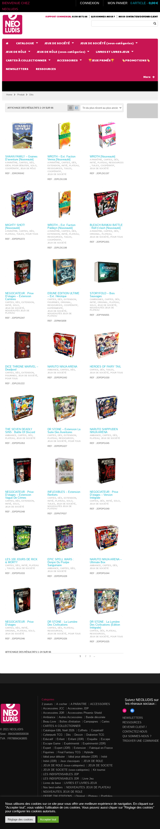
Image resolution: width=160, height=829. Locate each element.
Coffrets (83, 730)
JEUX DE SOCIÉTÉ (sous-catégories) (66, 770)
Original (95, 234)
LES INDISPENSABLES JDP (61, 774)
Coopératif (12, 168)
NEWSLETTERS (132, 717)
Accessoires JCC (53, 708)
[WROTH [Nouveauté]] (107, 135)
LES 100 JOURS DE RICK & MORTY (21, 561)
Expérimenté (55, 308)
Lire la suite (33, 148)
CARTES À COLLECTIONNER (61, 726)
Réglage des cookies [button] (20, 819)
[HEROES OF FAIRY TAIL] (107, 345)
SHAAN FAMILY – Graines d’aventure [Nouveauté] (21, 158)
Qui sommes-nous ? (103, 16)
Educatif (48, 739)
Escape (105, 739)
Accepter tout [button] (48, 819)
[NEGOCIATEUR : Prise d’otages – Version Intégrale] (107, 471)
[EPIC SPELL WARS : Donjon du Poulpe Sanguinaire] (64, 538)
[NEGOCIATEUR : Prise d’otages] (22, 601)
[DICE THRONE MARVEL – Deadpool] (22, 345)
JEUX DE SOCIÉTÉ (57, 174)
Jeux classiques (70, 761)
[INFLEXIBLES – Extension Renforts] (64, 471)
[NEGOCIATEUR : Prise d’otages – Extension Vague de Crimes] (22, 471)
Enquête (92, 739)
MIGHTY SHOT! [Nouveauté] (15, 226)
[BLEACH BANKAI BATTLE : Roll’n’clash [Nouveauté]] (107, 204)
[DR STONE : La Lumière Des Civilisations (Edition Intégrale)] (107, 601)
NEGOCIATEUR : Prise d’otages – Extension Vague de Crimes (19, 495)
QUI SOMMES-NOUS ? (136, 736)
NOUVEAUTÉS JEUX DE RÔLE (62, 792)
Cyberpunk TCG (52, 735)
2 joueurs (47, 704)
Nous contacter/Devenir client (138, 16)
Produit (20, 94)
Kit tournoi (99, 770)
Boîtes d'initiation (70, 721)
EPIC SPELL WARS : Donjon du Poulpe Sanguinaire (61, 562)
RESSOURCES (131, 722)
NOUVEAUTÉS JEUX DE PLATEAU (17, 311)
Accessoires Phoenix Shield (85, 713)
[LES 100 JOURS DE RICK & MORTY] (22, 538)
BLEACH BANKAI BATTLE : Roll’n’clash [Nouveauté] (106, 226)
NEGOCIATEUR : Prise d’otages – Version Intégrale (104, 495)
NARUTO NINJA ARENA (62, 366)
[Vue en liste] (77, 108)
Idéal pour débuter (17, 165)
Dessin (78, 735)
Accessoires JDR (53, 713)
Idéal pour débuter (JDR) (83, 756)
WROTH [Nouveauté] (102, 156)
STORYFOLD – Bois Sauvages (102, 295)
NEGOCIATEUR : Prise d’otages (19, 623)
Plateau (74, 165)
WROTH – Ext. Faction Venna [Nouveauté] (61, 158)
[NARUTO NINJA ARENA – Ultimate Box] (107, 538)
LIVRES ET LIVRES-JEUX (80, 783)
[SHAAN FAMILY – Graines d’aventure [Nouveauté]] (22, 135)
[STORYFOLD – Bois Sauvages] (107, 272)
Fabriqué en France (101, 748)
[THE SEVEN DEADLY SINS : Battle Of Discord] (22, 408)
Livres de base (52, 783)
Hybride (88, 752)
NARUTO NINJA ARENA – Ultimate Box (106, 561)
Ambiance (53, 370)
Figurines (53, 302)
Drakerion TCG (95, 735)
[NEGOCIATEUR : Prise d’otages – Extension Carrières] (22, 272)
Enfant (61, 739)
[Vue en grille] (71, 108)
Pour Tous (32, 234)
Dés (31, 162)
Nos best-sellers (53, 787)
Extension (54, 165)
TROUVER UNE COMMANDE (140, 740)
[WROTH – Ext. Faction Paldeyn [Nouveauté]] (64, 204)
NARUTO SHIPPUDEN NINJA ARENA (104, 431)
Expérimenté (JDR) (94, 743)
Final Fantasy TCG (69, 752)
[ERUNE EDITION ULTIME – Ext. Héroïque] (64, 272)
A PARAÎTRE (11, 162)
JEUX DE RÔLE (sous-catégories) (64, 765)
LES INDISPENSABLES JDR (61, 778)
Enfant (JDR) (76, 739)
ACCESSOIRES (100, 704)
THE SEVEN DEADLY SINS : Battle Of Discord (20, 431)
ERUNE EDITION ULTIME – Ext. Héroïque (63, 295)
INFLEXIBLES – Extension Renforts (64, 493)
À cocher (61, 704)
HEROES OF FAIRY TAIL (105, 366)
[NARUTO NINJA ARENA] (64, 345)
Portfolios (106, 796)
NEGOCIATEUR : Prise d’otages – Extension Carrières (19, 296)
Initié (64, 165)
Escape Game (51, 743)
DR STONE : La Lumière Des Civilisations (62, 623)
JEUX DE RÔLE (28, 168)
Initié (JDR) (50, 761)
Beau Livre (49, 721)
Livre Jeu (88, 778)
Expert (47, 748)
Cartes (23, 162)
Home (9, 94)
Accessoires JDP (78, 708)
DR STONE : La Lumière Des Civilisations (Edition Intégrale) (105, 624)
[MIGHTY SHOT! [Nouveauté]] (22, 204)
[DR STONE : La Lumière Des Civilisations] (64, 601)
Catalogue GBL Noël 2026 (58, 730)
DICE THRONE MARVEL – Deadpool (21, 368)
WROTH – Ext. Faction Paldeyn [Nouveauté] (61, 226)
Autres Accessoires (70, 717)
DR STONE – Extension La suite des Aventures (64, 431)
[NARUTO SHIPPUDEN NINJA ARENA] (107, 408)
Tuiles (67, 168)
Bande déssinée (95, 717)
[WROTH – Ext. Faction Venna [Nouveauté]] (64, 135)
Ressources (55, 168)
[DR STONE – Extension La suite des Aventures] (64, 408)
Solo (33, 165)
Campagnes (96, 299)
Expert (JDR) (62, 748)
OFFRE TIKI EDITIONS (57, 796)
